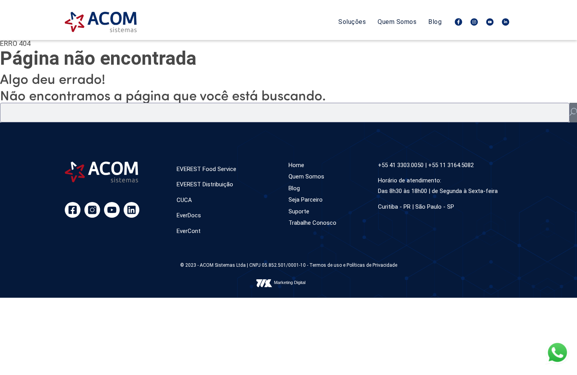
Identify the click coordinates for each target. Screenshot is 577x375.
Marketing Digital (289, 282)
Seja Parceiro (305, 199)
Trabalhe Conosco (312, 222)
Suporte (298, 211)
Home (296, 165)
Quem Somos (397, 21)
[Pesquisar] (573, 112)
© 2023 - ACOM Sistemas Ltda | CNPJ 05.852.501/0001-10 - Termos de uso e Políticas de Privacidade (288, 265)
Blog (435, 21)
